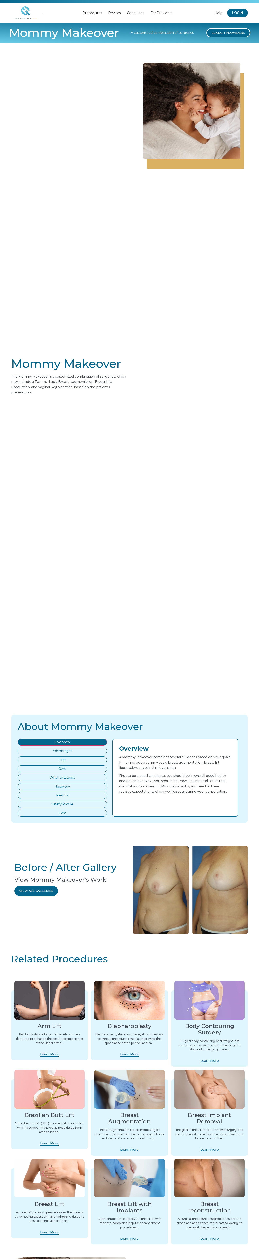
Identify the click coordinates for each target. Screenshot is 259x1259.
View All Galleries (36, 891)
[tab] (62, 742)
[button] (228, 32)
